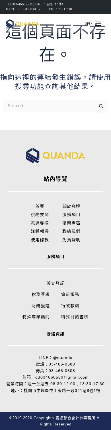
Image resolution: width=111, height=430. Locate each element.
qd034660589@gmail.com (62, 377)
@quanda (63, 357)
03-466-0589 (62, 364)
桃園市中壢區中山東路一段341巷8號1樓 (62, 390)
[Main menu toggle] (98, 23)
